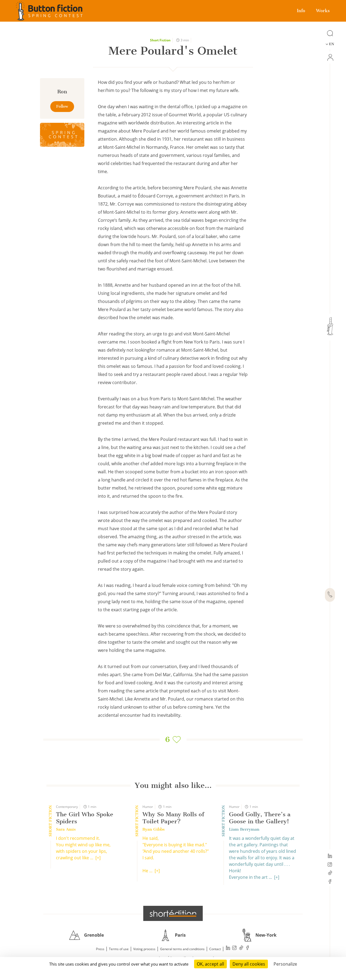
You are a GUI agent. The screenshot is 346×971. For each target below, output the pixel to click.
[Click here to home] (173, 913)
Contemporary (67, 806)
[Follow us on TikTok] (329, 873)
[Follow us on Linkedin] (329, 856)
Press (100, 949)
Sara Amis (66, 829)
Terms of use (119, 949)
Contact (215, 949)
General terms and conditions (182, 949)
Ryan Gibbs (153, 829)
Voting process (144, 949)
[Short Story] (62, 135)
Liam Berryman (244, 829)
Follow (62, 106)
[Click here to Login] (330, 57)
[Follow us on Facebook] (329, 882)
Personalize (285, 964)
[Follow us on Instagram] (329, 865)
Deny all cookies (248, 964)
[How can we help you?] (330, 595)
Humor (147, 806)
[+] (98, 858)
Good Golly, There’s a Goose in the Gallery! (260, 818)
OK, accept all (210, 964)
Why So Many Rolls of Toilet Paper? (173, 818)
